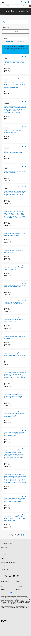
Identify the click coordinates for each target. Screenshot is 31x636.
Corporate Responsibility (8, 562)
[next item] (30, 6)
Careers (3, 558)
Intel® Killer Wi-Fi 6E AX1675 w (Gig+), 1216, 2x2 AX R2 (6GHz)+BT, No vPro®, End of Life (14, 518)
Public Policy (4, 570)
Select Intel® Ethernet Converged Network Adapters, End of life (14, 285)
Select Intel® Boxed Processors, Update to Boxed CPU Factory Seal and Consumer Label (14, 433)
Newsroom (4, 551)
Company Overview (6, 543)
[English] (25, 2)
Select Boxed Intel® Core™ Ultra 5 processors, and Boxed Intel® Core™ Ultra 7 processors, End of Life (14, 499)
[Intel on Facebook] (2, 576)
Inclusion (3, 566)
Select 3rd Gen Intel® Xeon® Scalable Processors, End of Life (13, 151)
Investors (3, 555)
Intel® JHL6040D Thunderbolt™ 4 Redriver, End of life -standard (14, 234)
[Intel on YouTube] (13, 576)
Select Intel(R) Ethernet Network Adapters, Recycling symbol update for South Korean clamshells (15, 415)
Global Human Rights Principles (15, 605)
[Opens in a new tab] (19, 56)
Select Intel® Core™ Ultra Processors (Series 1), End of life (15, 171)
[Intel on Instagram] (17, 576)
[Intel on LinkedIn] (9, 576)
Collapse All (21, 41)
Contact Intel (5, 547)
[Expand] (25, 56)
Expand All (9, 41)
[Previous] (9, 535)
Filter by (15, 31)
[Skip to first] (7, 535)
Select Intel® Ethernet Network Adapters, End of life (14, 320)
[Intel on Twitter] (6, 576)
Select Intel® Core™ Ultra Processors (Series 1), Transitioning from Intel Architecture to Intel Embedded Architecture (15, 193)
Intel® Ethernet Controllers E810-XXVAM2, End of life (14, 268)
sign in (17, 48)
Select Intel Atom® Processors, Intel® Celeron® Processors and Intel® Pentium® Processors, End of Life (14, 355)
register (23, 48)
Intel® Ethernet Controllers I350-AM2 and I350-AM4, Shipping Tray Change (14, 62)
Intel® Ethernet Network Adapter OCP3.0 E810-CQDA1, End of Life (14, 303)
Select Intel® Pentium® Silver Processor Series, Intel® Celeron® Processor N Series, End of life (13, 396)
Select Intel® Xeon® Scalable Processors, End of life (13, 131)
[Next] (21, 535)
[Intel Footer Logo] (4, 621)
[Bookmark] (22, 56)
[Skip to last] (23, 535)
